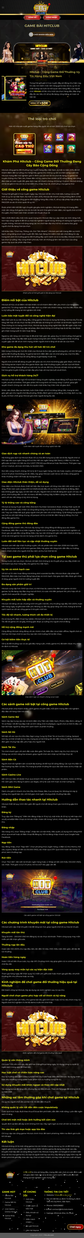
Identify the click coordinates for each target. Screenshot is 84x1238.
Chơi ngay (75, 1227)
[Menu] (3, 7)
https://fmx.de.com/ (63, 1195)
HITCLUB (27, 1172)
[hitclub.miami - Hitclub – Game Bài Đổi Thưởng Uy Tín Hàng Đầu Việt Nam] (42, 7)
